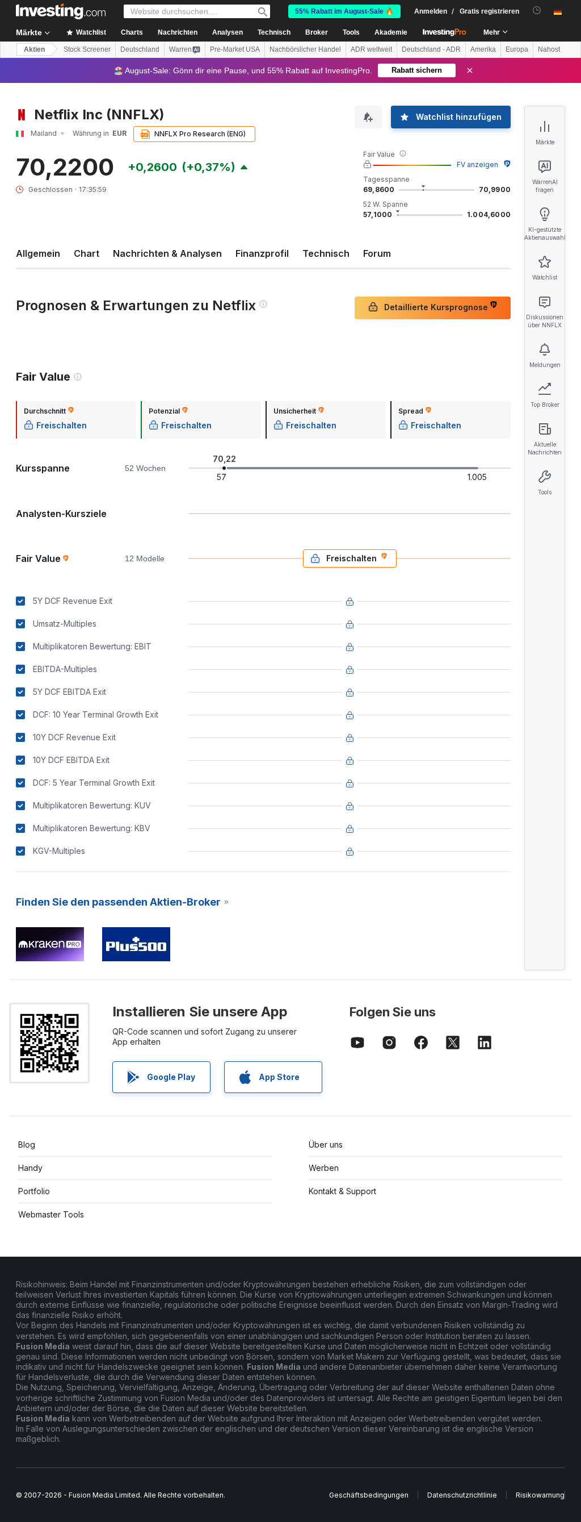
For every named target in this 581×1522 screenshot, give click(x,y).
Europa (517, 49)
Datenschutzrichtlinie (462, 1495)
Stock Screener (87, 49)
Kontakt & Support (342, 1191)
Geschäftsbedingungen (369, 1495)
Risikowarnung (540, 1495)
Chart (86, 253)
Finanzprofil (262, 253)
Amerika (483, 49)
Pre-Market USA (235, 49)
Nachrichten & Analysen (167, 253)
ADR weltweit (371, 49)
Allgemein (38, 253)
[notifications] (537, 10)
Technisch (326, 253)
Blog (26, 1144)
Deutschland (139, 49)
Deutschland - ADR (431, 49)
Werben (324, 1168)
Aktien (34, 49)
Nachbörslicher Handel (305, 49)
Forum (377, 253)
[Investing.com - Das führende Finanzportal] (61, 11)
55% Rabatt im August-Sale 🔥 (344, 11)
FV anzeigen (477, 164)
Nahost (549, 49)
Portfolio (34, 1191)
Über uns (326, 1144)
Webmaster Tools (51, 1214)
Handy (30, 1168)
